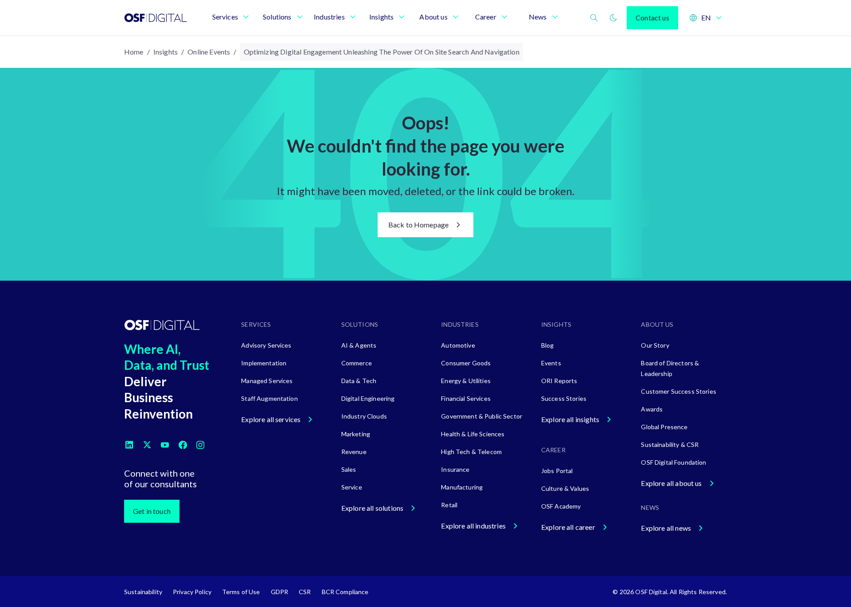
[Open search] (594, 18)
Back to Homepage (418, 224)
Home (134, 51)
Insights (165, 51)
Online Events (208, 51)
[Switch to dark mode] (613, 18)
